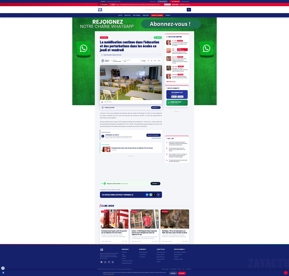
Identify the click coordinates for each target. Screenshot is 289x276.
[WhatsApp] (150, 194)
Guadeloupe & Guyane (127, 263)
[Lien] (158, 194)
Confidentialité (173, 269)
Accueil (101, 34)
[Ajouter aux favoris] (151, 60)
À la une (123, 258)
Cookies (179, 269)
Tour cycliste (142, 256)
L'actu (123, 254)
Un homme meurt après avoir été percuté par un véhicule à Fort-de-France (114, 232)
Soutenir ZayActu (161, 259)
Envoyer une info (185, 1)
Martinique (107, 34)
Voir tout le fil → (171, 81)
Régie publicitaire (161, 256)
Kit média (176, 256)
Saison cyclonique (157, 15)
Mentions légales (165, 269)
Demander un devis (178, 259)
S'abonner (158, 37)
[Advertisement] (131, 168)
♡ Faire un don (152, 1)
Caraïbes (124, 256)
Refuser (173, 273)
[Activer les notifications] (3, 268)
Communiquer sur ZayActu (180, 252)
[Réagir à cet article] (148, 60)
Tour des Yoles (142, 254)
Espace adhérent (160, 254)
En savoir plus (111, 274)
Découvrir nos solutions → (153, 135)
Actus (120, 15)
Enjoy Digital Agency (127, 269)
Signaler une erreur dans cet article (110, 189)
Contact (168, 15)
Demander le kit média (156, 137)
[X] (154, 194)
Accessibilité (188, 269)
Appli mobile (136, 15)
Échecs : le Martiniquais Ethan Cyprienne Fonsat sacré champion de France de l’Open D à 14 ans (112, 4)
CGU (183, 269)
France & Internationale (127, 260)
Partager (144, 60)
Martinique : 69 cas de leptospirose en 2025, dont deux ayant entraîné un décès (171, 4)
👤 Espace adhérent (162, 1)
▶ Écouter (155, 107)
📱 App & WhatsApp (174, 1)
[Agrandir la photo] (131, 82)
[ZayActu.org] (100, 9)
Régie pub (127, 15)
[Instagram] (108, 262)
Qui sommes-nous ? (161, 252)
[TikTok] (105, 262)
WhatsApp (146, 15)
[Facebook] (147, 194)
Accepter (181, 273)
